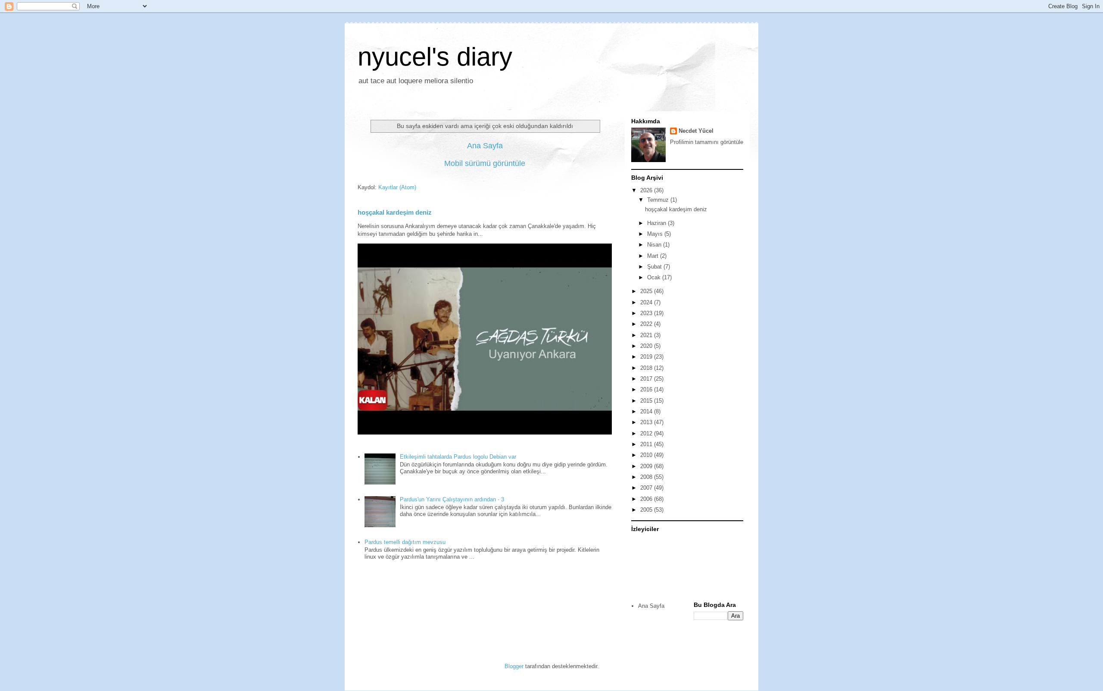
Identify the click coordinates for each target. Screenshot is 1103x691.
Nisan (655, 244)
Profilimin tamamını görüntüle (706, 142)
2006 (647, 499)
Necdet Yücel (696, 131)
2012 (647, 433)
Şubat (655, 266)
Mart (653, 256)
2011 (647, 444)
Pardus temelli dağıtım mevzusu (405, 542)
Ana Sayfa (485, 145)
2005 (647, 510)
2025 (647, 291)
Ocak (654, 277)
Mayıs (655, 234)
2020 (647, 346)
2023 (647, 313)
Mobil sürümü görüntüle (484, 163)
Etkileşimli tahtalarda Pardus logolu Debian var (458, 456)
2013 (647, 422)
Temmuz (658, 200)
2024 (647, 302)
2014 (647, 411)
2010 (647, 455)
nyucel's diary (435, 56)
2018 (647, 368)
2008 (647, 477)
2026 (647, 190)
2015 (647, 400)
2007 (647, 488)
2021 (647, 335)
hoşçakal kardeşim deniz (395, 212)
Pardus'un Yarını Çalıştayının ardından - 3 (452, 499)
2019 (647, 356)
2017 (647, 378)
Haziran (657, 223)
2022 (647, 324)
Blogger (514, 666)
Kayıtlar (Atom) (397, 187)
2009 (647, 466)
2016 (647, 389)
